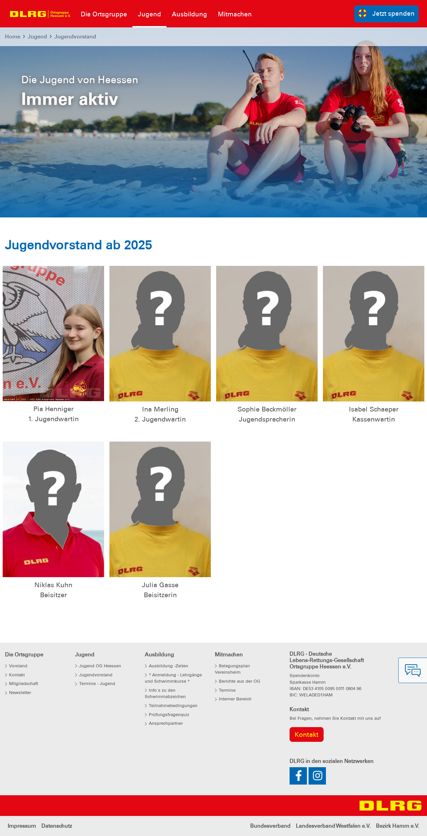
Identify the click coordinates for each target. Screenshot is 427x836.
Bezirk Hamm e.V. (397, 826)
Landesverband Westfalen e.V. (333, 826)
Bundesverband (270, 826)
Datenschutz (56, 826)
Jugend (37, 36)
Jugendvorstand (75, 36)
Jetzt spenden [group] (393, 13)
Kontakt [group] (307, 734)
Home (12, 36)
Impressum (22, 826)
